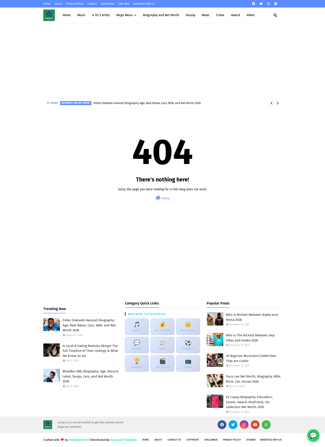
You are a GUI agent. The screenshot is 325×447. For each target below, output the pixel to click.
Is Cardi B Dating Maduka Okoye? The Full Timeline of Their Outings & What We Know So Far (90, 351)
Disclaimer (107, 3)
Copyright (192, 439)
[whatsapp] (266, 424)
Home (46, 3)
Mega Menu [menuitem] (124, 15)
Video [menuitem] (250, 15)
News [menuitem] (205, 15)
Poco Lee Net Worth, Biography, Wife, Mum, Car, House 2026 (253, 378)
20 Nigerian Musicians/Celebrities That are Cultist (251, 358)
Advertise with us (144, 3)
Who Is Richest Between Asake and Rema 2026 (252, 317)
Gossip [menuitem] (190, 15)
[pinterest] (275, 4)
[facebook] (253, 4)
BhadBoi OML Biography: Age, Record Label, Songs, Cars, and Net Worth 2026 (90, 376)
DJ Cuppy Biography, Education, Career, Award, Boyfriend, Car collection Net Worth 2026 (249, 402)
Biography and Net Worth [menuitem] (161, 15)
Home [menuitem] (67, 15)
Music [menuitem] (81, 15)
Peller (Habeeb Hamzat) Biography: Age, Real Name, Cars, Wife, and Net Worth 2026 (147, 103)
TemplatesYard (78, 439)
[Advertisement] (162, 61)
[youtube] (255, 424)
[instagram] (268, 4)
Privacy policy (232, 439)
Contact (92, 3)
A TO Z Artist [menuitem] (101, 15)
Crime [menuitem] (220, 15)
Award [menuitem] (235, 15)
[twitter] (261, 4)
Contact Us (174, 439)
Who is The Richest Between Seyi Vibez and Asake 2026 (250, 337)
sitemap (251, 439)
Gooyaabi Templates (123, 439)
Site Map (124, 3)
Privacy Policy (74, 3)
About (58, 3)
